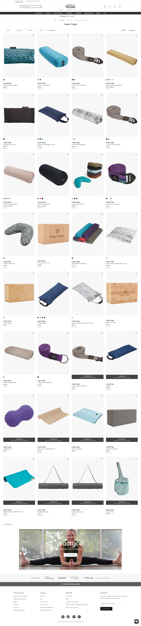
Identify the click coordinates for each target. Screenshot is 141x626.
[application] (136, 621)
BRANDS (98, 13)
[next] (109, 16)
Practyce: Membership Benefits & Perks (76, 604)
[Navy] (40, 139)
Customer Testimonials (72, 602)
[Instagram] (68, 617)
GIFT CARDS (61, 10)
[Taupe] (4, 377)
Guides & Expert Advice (19, 599)
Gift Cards (69, 596)
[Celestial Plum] (4, 198)
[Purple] (111, 198)
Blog (67, 599)
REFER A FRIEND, (72, 584)
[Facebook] (63, 617)
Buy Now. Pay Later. (73, 16)
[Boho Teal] (4, 79)
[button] (5, 89)
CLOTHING (47, 13)
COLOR (30, 30)
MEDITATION (78, 13)
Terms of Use (43, 602)
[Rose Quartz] (111, 79)
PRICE (40, 30)
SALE (105, 13)
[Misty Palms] (108, 79)
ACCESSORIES (69, 13)
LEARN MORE (70, 555)
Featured (131, 30)
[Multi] (72, 79)
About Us (42, 596)
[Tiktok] (79, 617)
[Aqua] (38, 79)
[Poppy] (40, 198)
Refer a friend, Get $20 (72, 607)
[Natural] (108, 198)
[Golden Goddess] (106, 79)
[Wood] (4, 317)
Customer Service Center (20, 596)
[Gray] (40, 79)
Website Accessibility (19, 610)
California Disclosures (46, 610)
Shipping (15, 604)
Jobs (41, 599)
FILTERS (8, 30)
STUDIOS (81, 10)
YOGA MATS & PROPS (58, 13)
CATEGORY (19, 30)
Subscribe (106, 608)
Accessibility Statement (46, 607)
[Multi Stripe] (106, 198)
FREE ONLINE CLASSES (71, 10)
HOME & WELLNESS (89, 13)
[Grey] (74, 79)
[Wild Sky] (113, 79)
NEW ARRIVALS (38, 13)
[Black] (4, 139)
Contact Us (16, 607)
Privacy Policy (44, 604)
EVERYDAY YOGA (19, 1)
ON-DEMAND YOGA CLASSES (33, 1)
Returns (15, 602)
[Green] (42, 317)
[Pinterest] (74, 617)
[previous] (31, 16)
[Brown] (38, 198)
